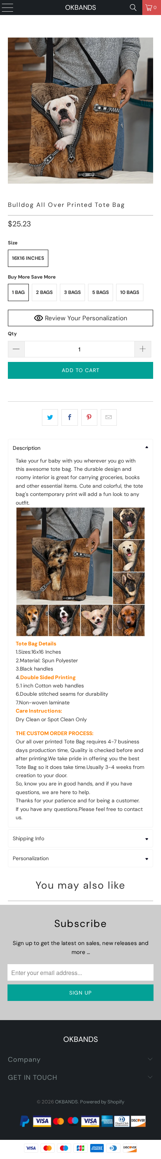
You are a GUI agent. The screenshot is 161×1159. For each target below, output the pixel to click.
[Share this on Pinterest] (89, 417)
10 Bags (129, 292)
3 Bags (72, 292)
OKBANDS (80, 7)
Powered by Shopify (102, 1102)
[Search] (133, 7)
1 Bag (18, 292)
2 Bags (44, 292)
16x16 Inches (28, 258)
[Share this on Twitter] (50, 417)
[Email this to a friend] (109, 417)
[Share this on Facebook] (69, 417)
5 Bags (100, 292)
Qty (12, 333)
